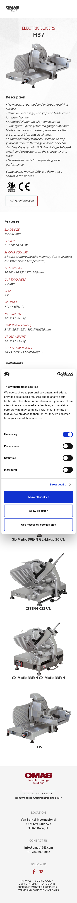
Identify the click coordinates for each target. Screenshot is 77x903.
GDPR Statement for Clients (37, 883)
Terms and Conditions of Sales (38, 890)
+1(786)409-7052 (38, 852)
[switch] (68, 446)
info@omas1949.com (38, 847)
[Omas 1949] (13, 9)
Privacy (26, 880)
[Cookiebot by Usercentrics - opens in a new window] (57, 374)
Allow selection (38, 510)
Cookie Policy (44, 880)
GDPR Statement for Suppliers (37, 887)
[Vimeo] (41, 871)
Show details (58, 484)
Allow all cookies (38, 496)
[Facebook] (34, 871)
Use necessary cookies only (38, 524)
